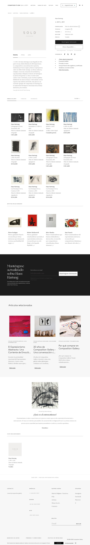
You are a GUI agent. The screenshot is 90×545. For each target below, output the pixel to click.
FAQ (53, 497)
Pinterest (78, 500)
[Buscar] (74, 5)
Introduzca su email (36, 270)
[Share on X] (68, 54)
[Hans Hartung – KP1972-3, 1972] (52, 115)
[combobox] (69, 5)
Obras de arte (42, 5)
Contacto (54, 506)
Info (57, 5)
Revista (51, 5)
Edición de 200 (69, 34)
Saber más (12, 368)
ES (79, 5)
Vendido (67, 37)
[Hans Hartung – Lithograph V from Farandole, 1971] (52, 146)
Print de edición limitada (71, 26)
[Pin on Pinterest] (71, 54)
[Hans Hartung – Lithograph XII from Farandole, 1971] (70, 146)
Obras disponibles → (69, 47)
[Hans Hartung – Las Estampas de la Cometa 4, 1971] (35, 177)
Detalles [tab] (15, 55)
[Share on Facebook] (64, 54)
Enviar (78, 523)
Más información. (64, 70)
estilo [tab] (29, 55)
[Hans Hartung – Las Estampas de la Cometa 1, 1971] (52, 177)
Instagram (78, 493)
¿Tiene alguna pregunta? (66, 59)
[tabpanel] (28, 76)
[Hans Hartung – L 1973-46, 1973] (17, 146)
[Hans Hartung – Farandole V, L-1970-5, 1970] (35, 115)
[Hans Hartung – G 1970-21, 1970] (70, 115)
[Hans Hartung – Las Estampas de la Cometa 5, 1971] (17, 177)
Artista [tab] (23, 55)
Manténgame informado (69, 42)
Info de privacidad (69, 543)
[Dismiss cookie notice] (75, 543)
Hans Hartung (24, 13)
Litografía (67, 29)
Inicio (9, 13)
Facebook (78, 497)
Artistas (33, 5)
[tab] (11, 99)
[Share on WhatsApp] (74, 54)
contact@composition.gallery (14, 493)
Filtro (77, 98)
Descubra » (45, 428)
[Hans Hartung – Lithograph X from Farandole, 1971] (17, 115)
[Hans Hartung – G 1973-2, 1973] (35, 146)
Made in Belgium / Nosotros (60, 493)
